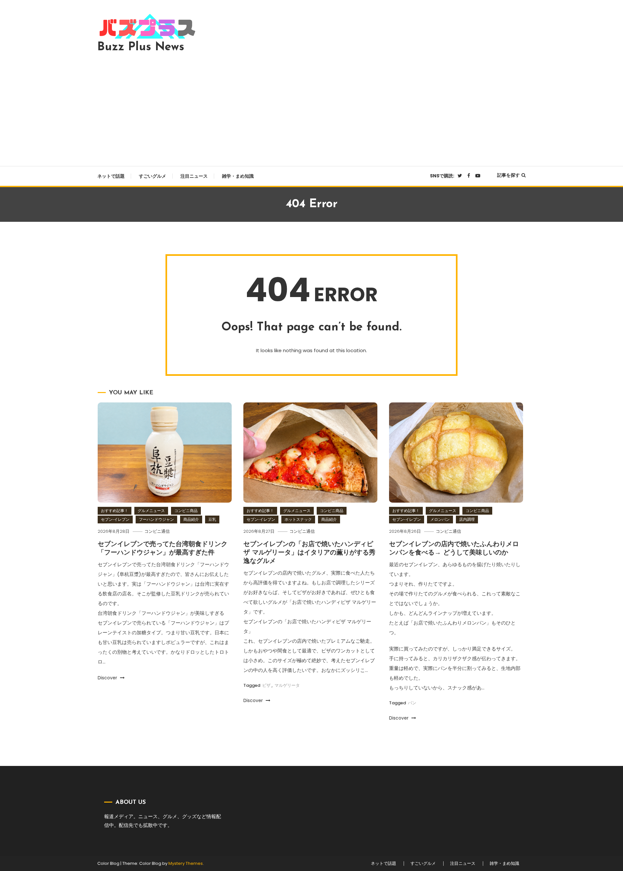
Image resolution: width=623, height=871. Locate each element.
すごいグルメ (152, 176)
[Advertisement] (311, 107)
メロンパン (440, 519)
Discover (108, 677)
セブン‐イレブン (115, 519)
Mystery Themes (185, 863)
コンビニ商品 (186, 510)
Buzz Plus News (140, 47)
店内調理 (467, 519)
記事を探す (508, 175)
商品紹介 (191, 519)
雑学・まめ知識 (238, 176)
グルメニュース (151, 510)
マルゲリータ (287, 685)
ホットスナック (298, 519)
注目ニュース (194, 176)
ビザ (266, 685)
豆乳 (212, 519)
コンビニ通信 (157, 531)
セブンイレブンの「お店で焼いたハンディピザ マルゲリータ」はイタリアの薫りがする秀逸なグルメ (309, 553)
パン (412, 703)
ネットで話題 (111, 176)
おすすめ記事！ (114, 510)
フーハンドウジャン (156, 519)
